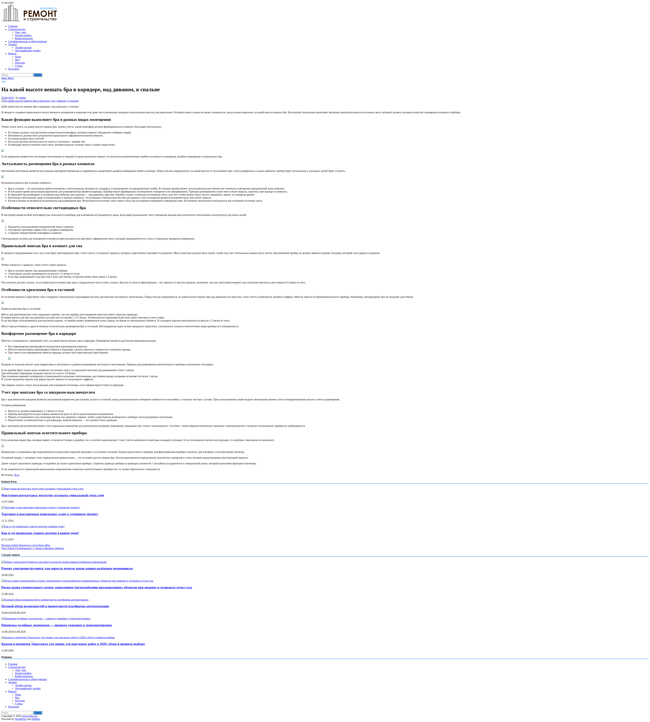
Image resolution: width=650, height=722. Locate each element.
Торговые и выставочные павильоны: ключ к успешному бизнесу (49, 514)
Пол (17, 59)
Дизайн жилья (23, 47)
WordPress (20, 719)
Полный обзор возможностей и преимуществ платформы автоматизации (55, 606)
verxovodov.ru (29, 716)
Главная (12, 26)
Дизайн (12, 44)
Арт (3, 81)
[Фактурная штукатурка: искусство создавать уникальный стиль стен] (42, 488)
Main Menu (7, 78)
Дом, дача (20, 32)
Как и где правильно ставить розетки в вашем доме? (40, 533)
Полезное (13, 68)
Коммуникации (24, 38)
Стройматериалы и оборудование (27, 41)
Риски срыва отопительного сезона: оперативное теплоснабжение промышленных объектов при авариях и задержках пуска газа (96, 587)
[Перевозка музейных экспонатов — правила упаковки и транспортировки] (45, 618)
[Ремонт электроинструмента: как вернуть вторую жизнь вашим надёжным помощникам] (53, 562)
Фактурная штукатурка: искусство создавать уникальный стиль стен (52, 495)
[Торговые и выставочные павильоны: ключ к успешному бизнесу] (40, 507)
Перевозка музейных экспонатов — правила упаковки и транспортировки (56, 625)
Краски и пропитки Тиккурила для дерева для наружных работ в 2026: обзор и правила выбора (73, 644)
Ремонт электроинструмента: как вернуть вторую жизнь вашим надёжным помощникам (67, 568)
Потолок (20, 62)
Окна (18, 56)
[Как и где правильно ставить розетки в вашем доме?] (33, 526)
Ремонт (12, 53)
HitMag (36, 719)
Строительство (16, 29)
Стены (19, 65)
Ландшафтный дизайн (28, 50)
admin (22, 97)
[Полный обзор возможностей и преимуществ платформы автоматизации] (45, 599)
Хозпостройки (23, 35)
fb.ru (16, 474)
